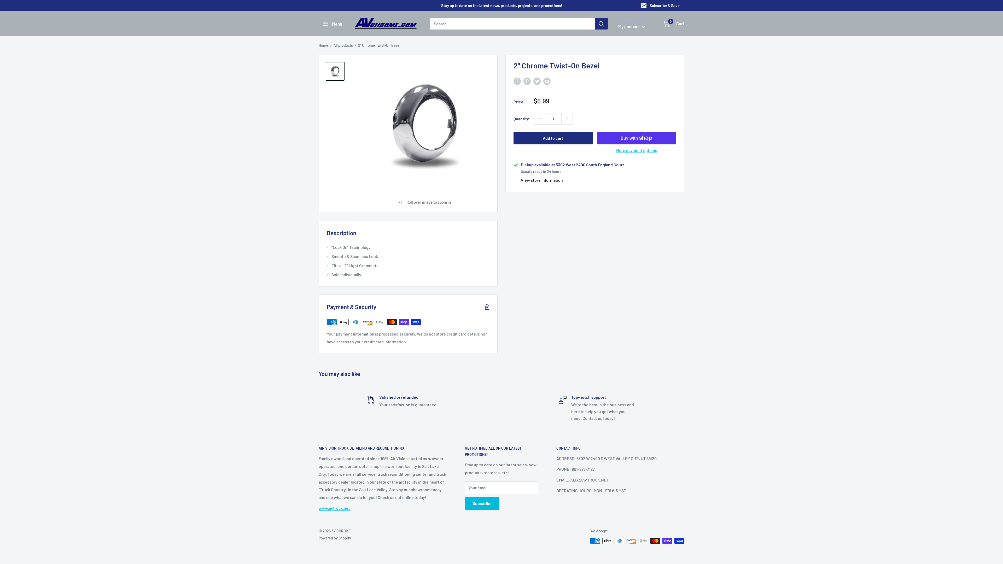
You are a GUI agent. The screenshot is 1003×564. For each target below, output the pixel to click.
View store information (542, 180)
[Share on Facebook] (517, 81)
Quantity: (522, 118)
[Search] (601, 24)
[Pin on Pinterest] (527, 81)
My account (629, 26)
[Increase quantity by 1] (567, 118)
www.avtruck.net (334, 508)
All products (343, 45)
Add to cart (553, 138)
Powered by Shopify (335, 538)
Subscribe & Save (665, 5)
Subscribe (482, 503)
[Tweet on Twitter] (537, 81)
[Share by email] (547, 81)
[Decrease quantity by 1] (539, 118)
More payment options (636, 150)
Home (323, 45)
